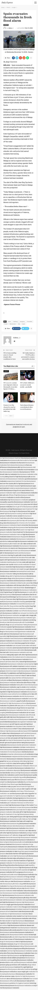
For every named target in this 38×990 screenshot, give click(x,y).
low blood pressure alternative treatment (18, 969)
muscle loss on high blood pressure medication (14, 914)
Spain (23, 324)
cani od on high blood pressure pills (17, 856)
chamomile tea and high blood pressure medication (21, 837)
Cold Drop (15, 321)
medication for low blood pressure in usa (18, 863)
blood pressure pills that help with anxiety (19, 520)
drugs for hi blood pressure (22, 944)
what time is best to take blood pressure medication (22, 671)
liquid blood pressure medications (13, 877)
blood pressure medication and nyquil (17, 900)
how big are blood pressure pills (16, 886)
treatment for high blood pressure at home (13, 703)
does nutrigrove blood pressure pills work (12, 842)
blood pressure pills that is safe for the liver (21, 460)
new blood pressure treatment (9, 893)
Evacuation (29, 321)
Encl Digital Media (24, 453)
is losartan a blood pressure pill (16, 754)
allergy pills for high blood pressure (16, 576)
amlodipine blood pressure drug (9, 823)
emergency (22, 321)
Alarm (9, 321)
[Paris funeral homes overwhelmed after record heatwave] (27, 397)
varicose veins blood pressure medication (19, 826)
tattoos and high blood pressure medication (24, 773)
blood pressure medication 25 (18, 608)
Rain (19, 324)
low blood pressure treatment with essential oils (14, 870)
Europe (6, 24)
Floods (5, 324)
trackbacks (26, 424)
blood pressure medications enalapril (26, 985)
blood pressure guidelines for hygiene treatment (15, 983)
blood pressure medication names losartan (20, 664)
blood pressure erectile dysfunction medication (21, 745)
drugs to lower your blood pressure (19, 550)
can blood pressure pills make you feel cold (20, 819)
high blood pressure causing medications (17, 513)
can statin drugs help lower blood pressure (25, 937)
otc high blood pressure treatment (10, 458)
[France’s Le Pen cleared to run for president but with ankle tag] (11, 397)
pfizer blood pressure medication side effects (19, 715)
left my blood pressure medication (19, 879)
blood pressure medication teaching (14, 601)
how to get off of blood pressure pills (24, 506)
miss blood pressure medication (27, 927)
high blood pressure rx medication (18, 500)
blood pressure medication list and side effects (14, 557)
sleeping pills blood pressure (16, 527)
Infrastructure (13, 324)
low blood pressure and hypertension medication (18, 631)
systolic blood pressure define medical (16, 934)
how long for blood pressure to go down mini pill (20, 740)
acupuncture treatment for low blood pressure (21, 481)
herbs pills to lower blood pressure (27, 685)
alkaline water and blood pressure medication (19, 962)
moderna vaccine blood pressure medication (23, 488)
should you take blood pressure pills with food (14, 622)
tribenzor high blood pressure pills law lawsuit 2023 (15, 731)
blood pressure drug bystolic (19, 536)
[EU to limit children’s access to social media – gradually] (27, 375)
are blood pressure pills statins (15, 650)
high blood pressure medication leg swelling (13, 777)
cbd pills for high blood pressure (15, 921)
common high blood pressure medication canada (22, 951)
